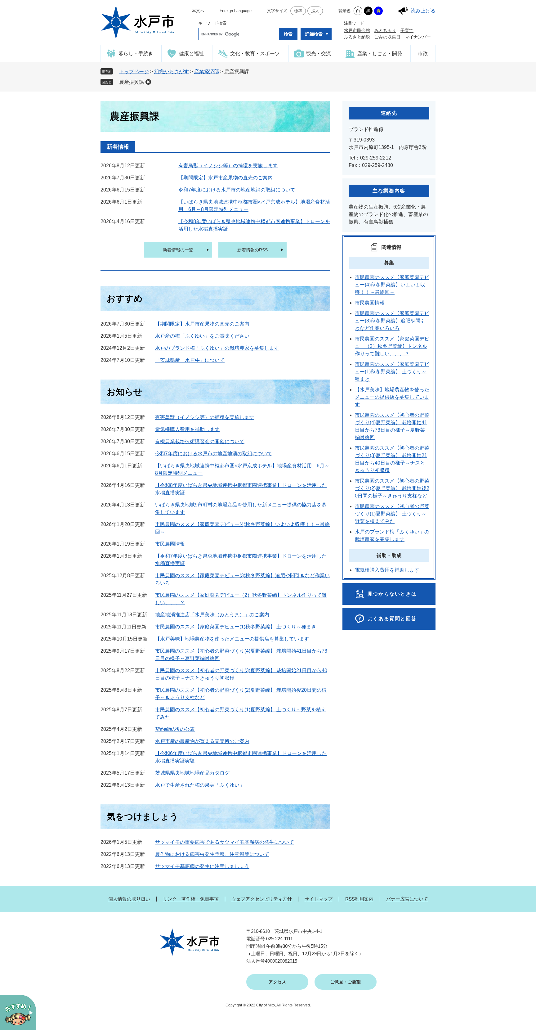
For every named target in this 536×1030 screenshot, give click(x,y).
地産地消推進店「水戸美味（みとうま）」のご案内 (212, 614)
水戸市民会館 (357, 30)
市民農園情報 (170, 543)
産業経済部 (206, 71)
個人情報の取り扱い (129, 899)
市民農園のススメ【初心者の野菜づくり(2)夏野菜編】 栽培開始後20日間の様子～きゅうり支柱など (392, 488)
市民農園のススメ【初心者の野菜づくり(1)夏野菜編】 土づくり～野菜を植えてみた (392, 514)
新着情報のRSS (252, 249)
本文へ (198, 10)
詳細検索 (314, 34)
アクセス (277, 981)
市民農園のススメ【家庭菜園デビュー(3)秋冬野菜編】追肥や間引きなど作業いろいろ (392, 321)
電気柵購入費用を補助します (187, 429)
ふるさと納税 (357, 36)
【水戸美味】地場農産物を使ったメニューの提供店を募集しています (232, 638)
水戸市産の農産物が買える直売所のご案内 (202, 741)
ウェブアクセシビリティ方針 (261, 899)
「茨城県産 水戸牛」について (190, 360)
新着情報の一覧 (178, 249)
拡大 (315, 10)
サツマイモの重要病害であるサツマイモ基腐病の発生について (224, 842)
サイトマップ (319, 899)
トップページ (134, 71)
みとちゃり (385, 30)
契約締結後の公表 (175, 729)
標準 (298, 10)
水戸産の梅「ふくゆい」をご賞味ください (202, 336)
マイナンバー (418, 36)
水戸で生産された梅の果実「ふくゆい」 (199, 785)
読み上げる (423, 10)
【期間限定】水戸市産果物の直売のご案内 (225, 177)
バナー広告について (407, 899)
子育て (406, 30)
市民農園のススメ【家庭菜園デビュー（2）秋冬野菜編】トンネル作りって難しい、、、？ (392, 346)
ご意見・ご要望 (345, 981)
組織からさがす (171, 71)
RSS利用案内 (359, 899)
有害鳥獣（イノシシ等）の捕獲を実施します (228, 165)
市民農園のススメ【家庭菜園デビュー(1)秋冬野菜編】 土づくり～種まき (235, 626)
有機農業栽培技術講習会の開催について (199, 441)
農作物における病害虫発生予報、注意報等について (212, 854)
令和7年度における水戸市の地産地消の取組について (236, 189)
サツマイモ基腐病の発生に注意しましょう (202, 866)
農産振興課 (131, 82)
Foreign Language (236, 10)
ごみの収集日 (387, 36)
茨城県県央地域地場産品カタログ (192, 773)
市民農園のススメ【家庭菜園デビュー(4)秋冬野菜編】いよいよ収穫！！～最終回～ (392, 285)
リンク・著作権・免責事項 (191, 899)
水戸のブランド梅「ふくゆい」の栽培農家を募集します (217, 348)
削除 (148, 82)
